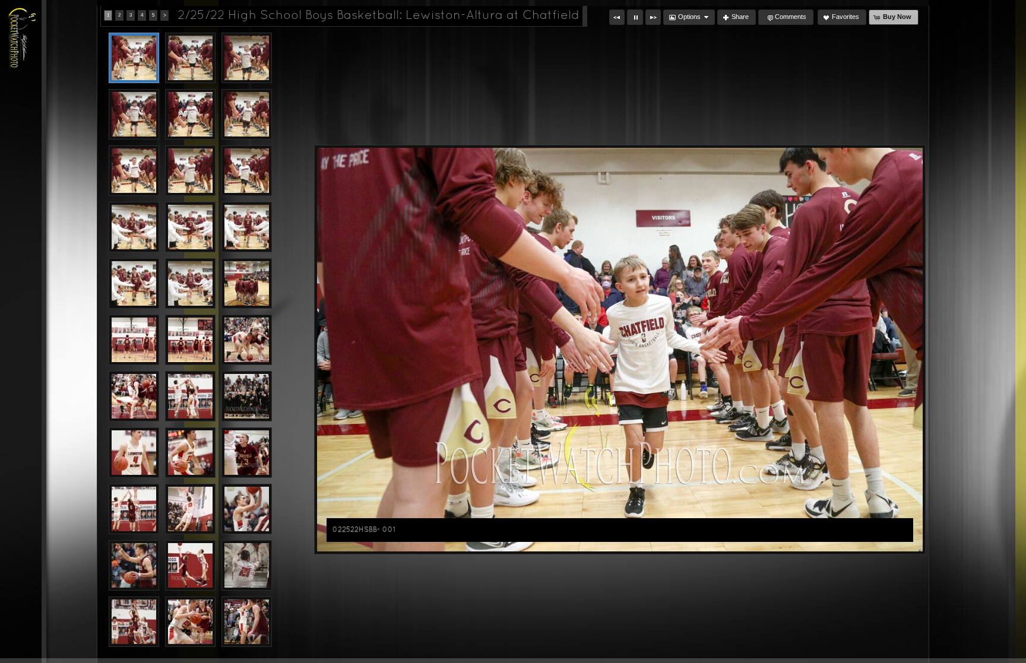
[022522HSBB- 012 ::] (246, 227)
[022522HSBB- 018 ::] (246, 340)
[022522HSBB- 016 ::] (134, 340)
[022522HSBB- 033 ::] (246, 621)
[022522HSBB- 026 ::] (190, 509)
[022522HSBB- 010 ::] (134, 227)
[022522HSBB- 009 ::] (246, 170)
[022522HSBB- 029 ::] (190, 565)
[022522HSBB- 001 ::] (134, 58)
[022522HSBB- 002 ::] (190, 58)
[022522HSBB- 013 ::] (134, 283)
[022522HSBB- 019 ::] (134, 396)
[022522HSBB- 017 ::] (190, 340)
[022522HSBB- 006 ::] (246, 114)
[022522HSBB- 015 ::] (246, 283)
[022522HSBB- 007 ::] (134, 170)
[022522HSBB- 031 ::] (134, 621)
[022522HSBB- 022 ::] (134, 452)
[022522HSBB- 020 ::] (190, 396)
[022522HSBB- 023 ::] (190, 452)
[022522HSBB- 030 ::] (246, 565)
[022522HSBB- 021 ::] (246, 396)
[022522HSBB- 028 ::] (134, 565)
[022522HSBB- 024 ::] (246, 452)
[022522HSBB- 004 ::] (134, 114)
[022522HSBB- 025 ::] (134, 509)
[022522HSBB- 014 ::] (190, 283)
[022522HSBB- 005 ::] (190, 114)
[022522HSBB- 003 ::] (246, 58)
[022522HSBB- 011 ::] (190, 227)
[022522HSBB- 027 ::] (246, 509)
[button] (617, 17)
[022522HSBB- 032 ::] (190, 621)
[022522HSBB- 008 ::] (190, 170)
